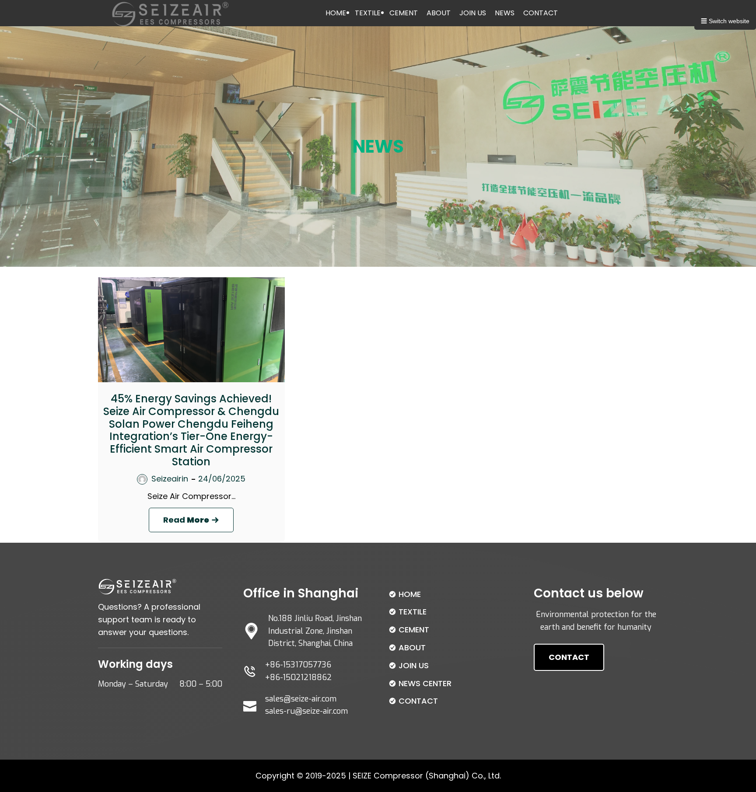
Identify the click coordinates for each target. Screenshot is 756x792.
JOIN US (472, 13)
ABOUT (439, 13)
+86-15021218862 (298, 677)
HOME (336, 13)
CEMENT (403, 13)
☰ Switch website (725, 20)
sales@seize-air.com (300, 699)
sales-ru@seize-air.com (306, 711)
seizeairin (169, 478)
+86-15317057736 (298, 664)
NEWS (504, 13)
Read (198, 523)
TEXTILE (368, 13)
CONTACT (540, 13)
